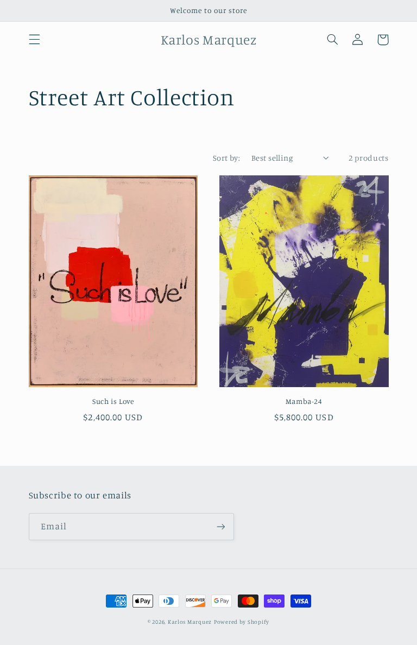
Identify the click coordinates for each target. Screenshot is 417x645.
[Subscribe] (220, 526)
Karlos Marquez (190, 621)
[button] (34, 39)
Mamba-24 (304, 401)
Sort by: (226, 157)
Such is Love (113, 401)
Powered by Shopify (241, 621)
